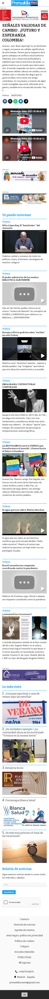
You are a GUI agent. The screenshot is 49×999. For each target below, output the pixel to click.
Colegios (24, 946)
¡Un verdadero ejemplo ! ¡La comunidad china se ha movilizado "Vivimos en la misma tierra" (23, 732)
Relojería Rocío (14, 768)
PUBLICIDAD (24, 957)
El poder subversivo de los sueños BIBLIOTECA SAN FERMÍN (20, 278)
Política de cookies (24, 941)
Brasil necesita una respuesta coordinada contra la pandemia (20, 566)
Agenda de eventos (24, 930)
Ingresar (26, 962)
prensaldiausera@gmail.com (24, 982)
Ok (24, 994)
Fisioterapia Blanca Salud (20, 800)
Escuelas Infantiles (24, 951)
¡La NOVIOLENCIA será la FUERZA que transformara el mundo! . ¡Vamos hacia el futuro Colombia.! (24, 449)
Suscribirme (9, 892)
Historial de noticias (24, 924)
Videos (5, 95)
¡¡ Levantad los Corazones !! (17, 614)
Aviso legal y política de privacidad (24, 935)
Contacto (24, 919)
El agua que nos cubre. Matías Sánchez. (23, 510)
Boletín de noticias (17, 868)
